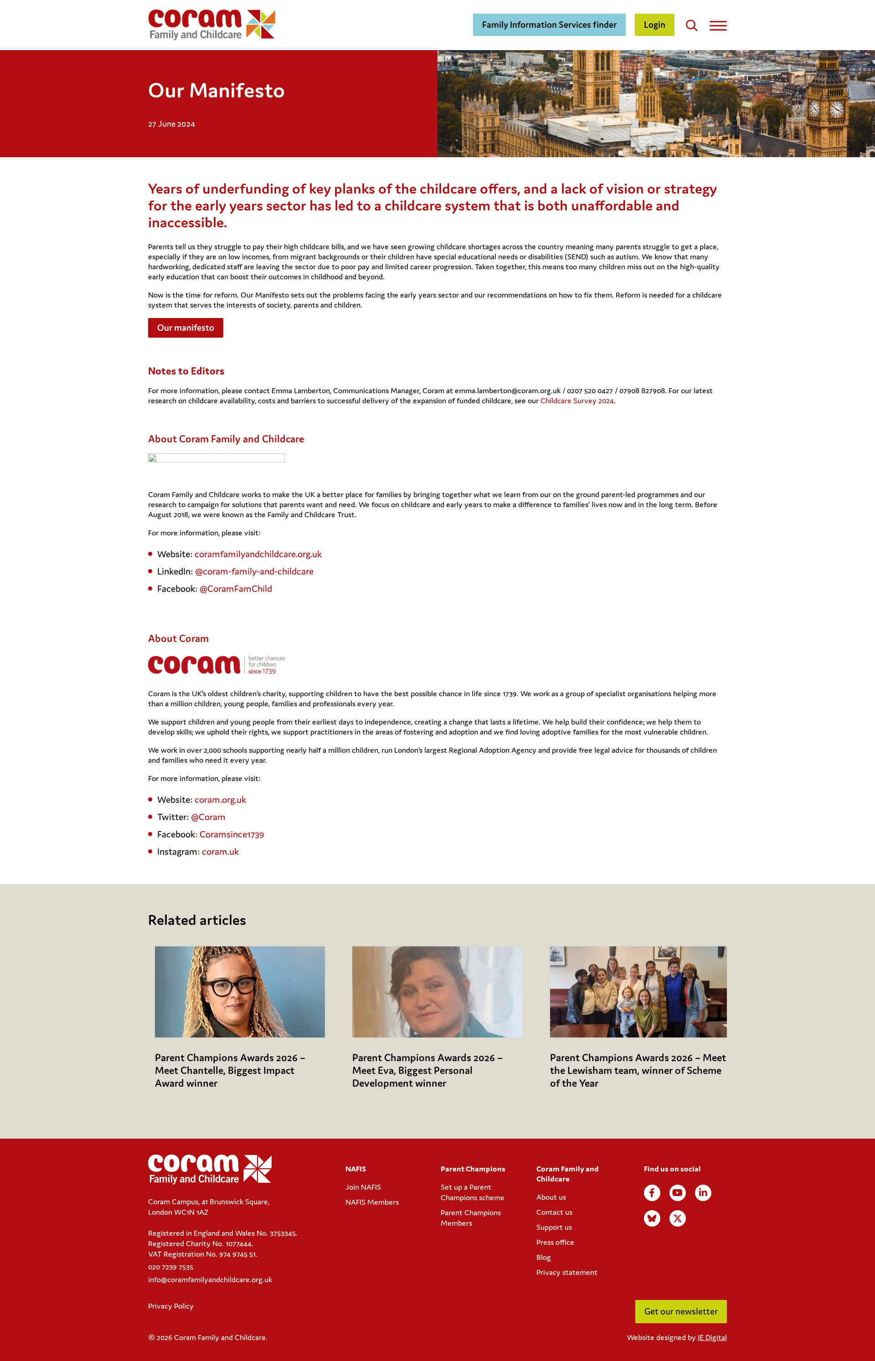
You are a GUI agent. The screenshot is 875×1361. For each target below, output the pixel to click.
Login (654, 24)
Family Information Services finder (549, 24)
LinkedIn (703, 1193)
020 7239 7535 (170, 1267)
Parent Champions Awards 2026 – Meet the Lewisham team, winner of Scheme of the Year (638, 1070)
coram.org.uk (220, 800)
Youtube (677, 1193)
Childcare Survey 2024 (577, 400)
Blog (543, 1257)
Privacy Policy (171, 1306)
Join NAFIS (363, 1187)
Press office (555, 1242)
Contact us (554, 1212)
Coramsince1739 (232, 834)
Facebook (652, 1193)
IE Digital (712, 1337)
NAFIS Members (372, 1202)
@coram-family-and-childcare (255, 571)
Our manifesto (185, 327)
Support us (554, 1227)
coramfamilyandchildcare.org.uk (258, 554)
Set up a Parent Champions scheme (472, 1192)
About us (551, 1197)
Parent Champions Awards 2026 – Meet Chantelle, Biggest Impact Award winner (230, 1070)
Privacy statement (566, 1272)
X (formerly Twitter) (677, 1218)
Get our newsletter (681, 1311)
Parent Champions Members (471, 1217)
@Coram (208, 817)
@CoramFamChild (236, 589)
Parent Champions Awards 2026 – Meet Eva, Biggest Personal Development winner (427, 1070)
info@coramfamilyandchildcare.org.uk (210, 1279)
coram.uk (220, 852)
